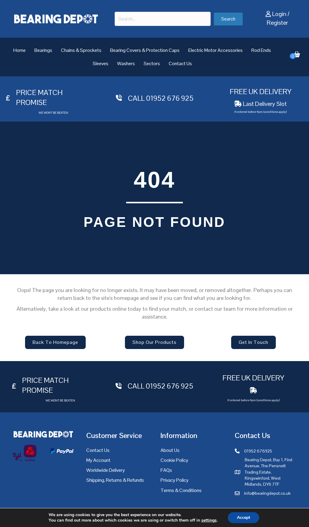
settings (209, 520)
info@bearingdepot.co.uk (267, 493)
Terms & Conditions (181, 490)
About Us (170, 450)
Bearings (43, 50)
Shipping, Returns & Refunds (115, 480)
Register (277, 23)
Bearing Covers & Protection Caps (145, 50)
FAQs (166, 470)
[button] (228, 19)
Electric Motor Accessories (215, 50)
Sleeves (100, 63)
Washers (126, 63)
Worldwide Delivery (105, 470)
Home (19, 50)
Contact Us (180, 63)
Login (279, 14)
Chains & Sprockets (81, 50)
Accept (243, 517)
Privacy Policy (175, 480)
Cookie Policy (174, 460)
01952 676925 (258, 451)
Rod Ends (261, 50)
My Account (98, 460)
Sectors (152, 63)
